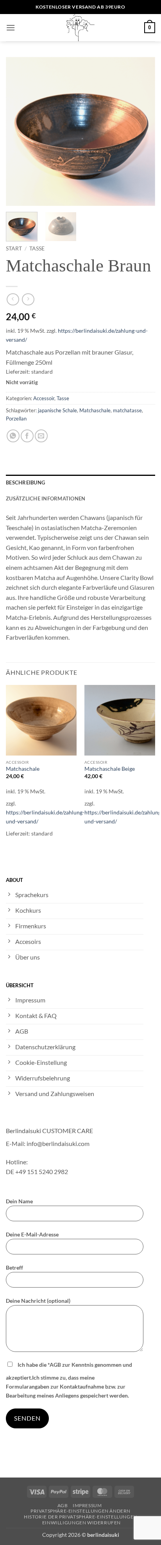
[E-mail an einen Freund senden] (41, 435)
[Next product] (13, 299)
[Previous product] (28, 299)
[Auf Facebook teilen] (27, 435)
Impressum (87, 1505)
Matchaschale (95, 410)
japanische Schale (57, 410)
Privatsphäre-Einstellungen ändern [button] (80, 1511)
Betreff (14, 1267)
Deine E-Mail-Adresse (32, 1234)
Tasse (37, 248)
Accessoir (43, 398)
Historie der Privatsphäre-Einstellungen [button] (80, 1517)
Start (14, 248)
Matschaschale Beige (109, 769)
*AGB (54, 1364)
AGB (62, 1505)
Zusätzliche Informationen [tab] (45, 498)
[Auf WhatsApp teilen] (13, 435)
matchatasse (127, 410)
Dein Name (19, 1201)
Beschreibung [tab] (25, 482)
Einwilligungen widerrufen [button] (81, 1522)
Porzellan (16, 418)
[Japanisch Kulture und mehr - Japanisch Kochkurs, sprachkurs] (80, 27)
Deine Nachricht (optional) (38, 1300)
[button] (10, 27)
